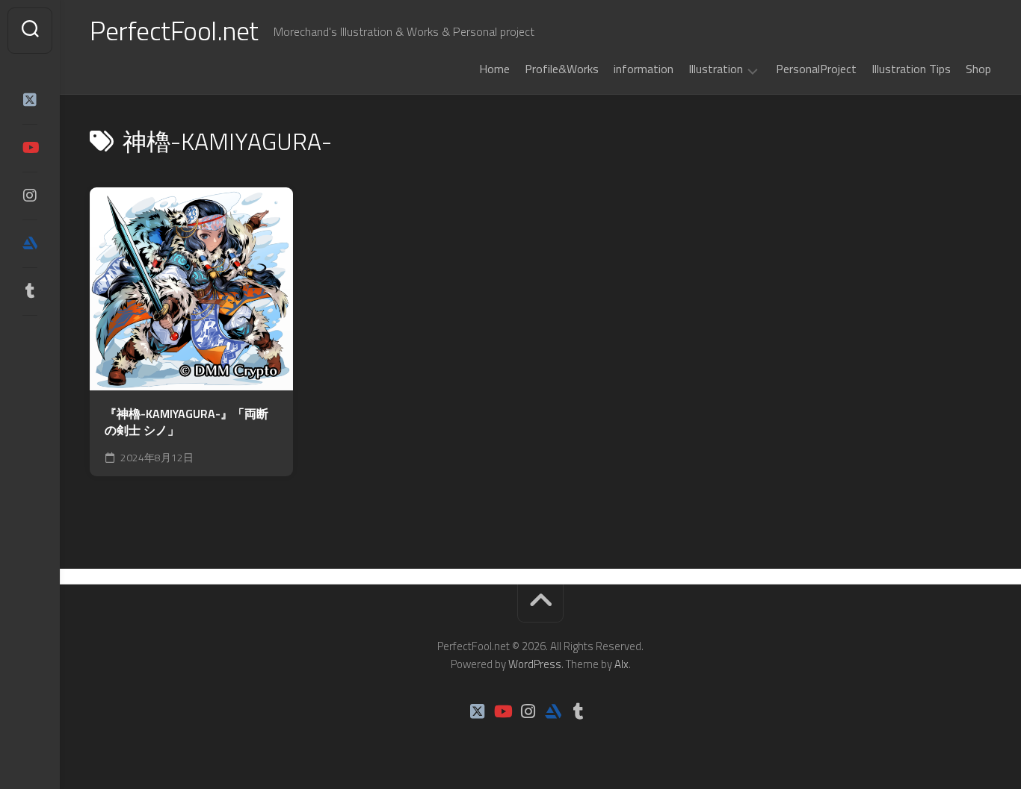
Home (494, 68)
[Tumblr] (30, 291)
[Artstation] (30, 243)
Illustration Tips (911, 68)
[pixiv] (30, 337)
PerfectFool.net (174, 30)
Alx (621, 664)
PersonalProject (816, 68)
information (643, 68)
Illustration (715, 69)
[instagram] (30, 195)
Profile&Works (562, 68)
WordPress (534, 664)
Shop (978, 68)
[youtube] (30, 148)
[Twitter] (30, 100)
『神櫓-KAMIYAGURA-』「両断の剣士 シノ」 (186, 422)
